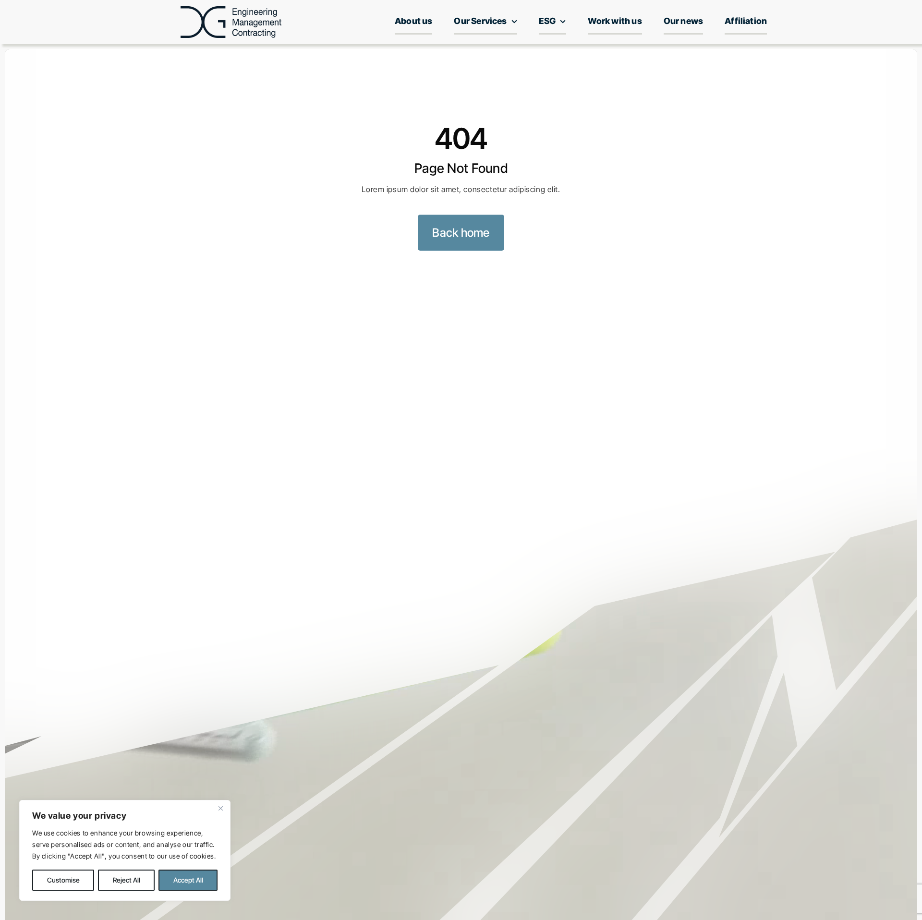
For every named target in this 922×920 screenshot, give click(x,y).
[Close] (220, 808)
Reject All (126, 880)
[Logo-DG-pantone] (231, 10)
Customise (63, 880)
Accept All (188, 880)
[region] (124, 850)
